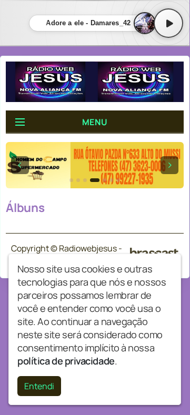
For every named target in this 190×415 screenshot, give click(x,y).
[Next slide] (169, 165)
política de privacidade (66, 361)
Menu (95, 122)
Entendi (39, 386)
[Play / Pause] (168, 23)
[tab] (71, 180)
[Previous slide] (20, 165)
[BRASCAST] (154, 253)
